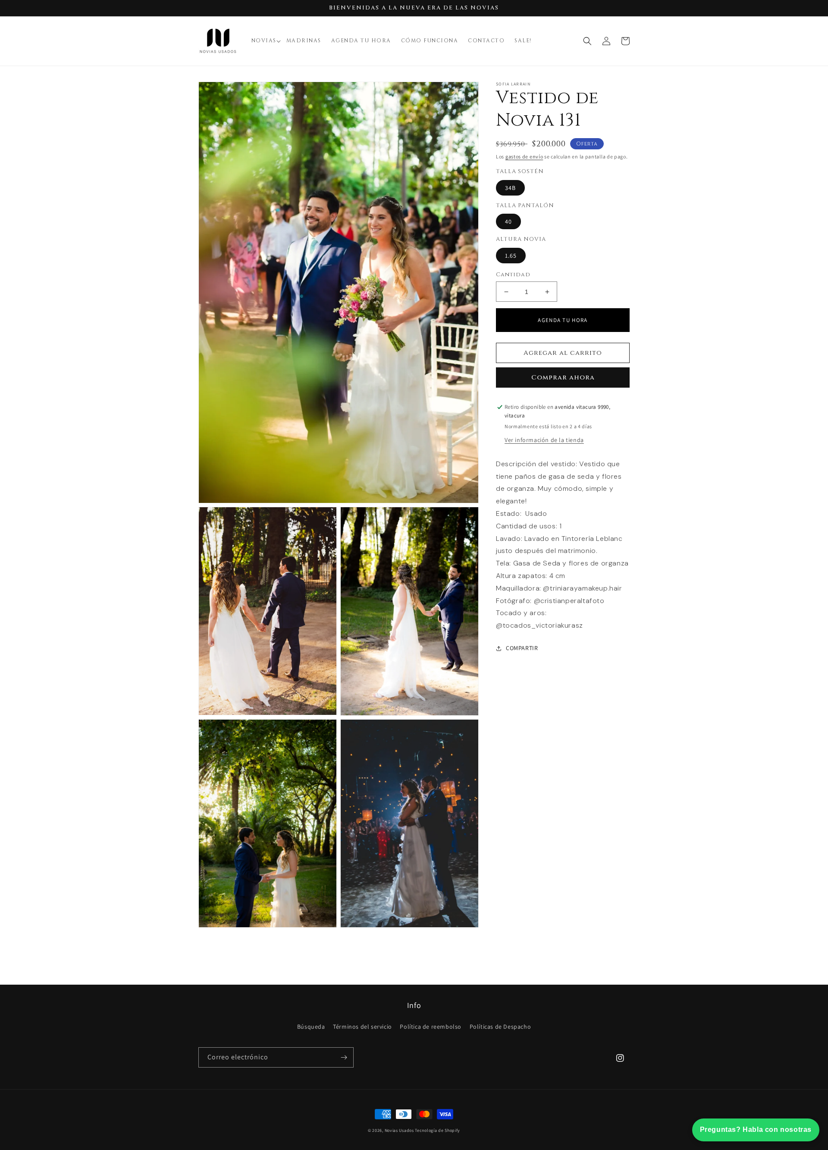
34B (510, 188)
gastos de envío (524, 156)
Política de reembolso (430, 1026)
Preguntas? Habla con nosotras (756, 1129)
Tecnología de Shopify (437, 1130)
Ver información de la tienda (544, 440)
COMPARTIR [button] (522, 648)
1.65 (511, 255)
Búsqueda (311, 1026)
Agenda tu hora (562, 320)
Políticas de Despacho (500, 1026)
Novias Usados (399, 1130)
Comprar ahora (563, 377)
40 (508, 221)
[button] (266, 41)
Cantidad (513, 274)
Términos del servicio (362, 1026)
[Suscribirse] (343, 1057)
